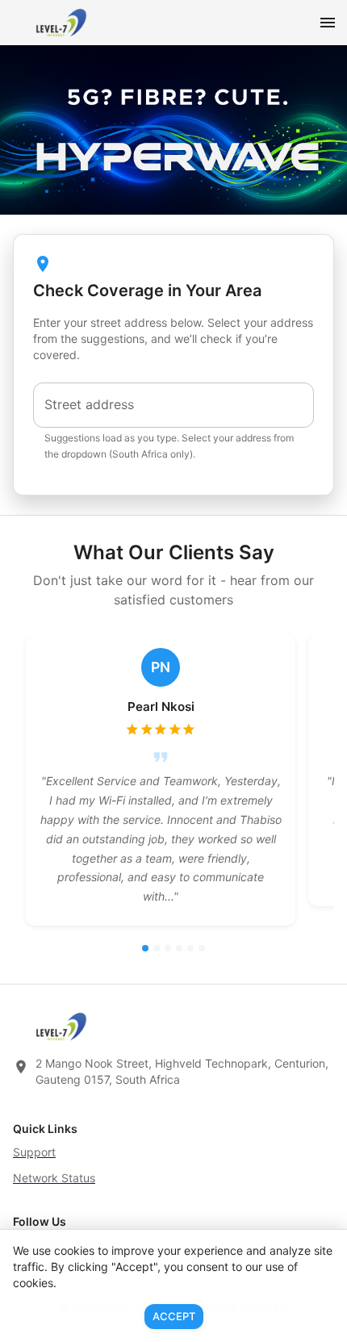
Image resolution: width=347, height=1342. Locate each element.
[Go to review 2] (156, 948)
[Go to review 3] (168, 948)
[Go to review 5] (190, 948)
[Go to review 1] (145, 948)
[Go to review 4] (179, 948)
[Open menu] (327, 22)
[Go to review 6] (202, 948)
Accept (174, 1316)
